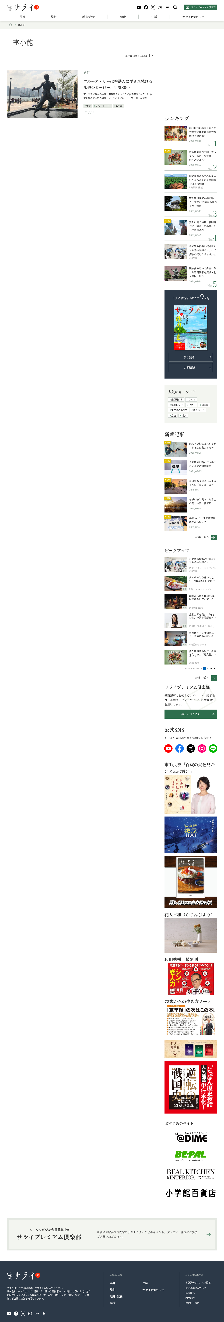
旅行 (54, 17)
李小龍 (119, 105)
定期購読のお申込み (196, 1287)
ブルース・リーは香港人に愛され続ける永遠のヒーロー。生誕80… (117, 84)
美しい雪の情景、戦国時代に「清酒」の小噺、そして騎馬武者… (202, 226)
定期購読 (189, 368)
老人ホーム (199, 410)
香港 (88, 105)
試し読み (189, 357)
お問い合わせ (192, 1302)
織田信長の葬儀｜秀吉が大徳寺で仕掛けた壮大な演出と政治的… (202, 131)
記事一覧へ (202, 537)
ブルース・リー (103, 105)
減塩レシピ (177, 404)
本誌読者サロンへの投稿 (198, 1282)
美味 (22, 17)
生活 (154, 17)
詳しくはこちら (191, 714)
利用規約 (190, 1297)
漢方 (184, 415)
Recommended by (194, 668)
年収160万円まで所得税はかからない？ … (202, 520)
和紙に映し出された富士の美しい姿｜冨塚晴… (202, 501)
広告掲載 (190, 1292)
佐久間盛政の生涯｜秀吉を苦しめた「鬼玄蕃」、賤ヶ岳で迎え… (202, 155)
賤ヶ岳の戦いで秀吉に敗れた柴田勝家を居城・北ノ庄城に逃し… (202, 272)
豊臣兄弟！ (177, 399)
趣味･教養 (88, 17)
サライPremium (153, 1290)
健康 (123, 17)
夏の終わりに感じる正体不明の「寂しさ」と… (202, 482)
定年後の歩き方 (179, 410)
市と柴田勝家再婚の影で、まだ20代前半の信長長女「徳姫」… (203, 202)
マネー (192, 404)
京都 (173, 415)
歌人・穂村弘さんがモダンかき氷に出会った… (202, 445)
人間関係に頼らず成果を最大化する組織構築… (202, 464)
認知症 (204, 404)
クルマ (192, 399)
